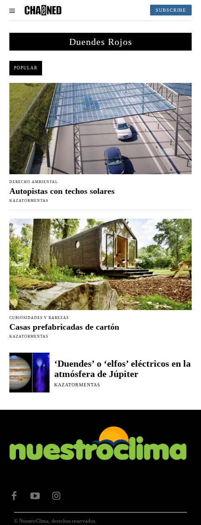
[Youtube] (35, 496)
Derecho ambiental (33, 182)
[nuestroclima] (43, 10)
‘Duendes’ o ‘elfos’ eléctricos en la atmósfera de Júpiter (122, 368)
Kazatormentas (28, 201)
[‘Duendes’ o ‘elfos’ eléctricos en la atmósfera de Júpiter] (29, 373)
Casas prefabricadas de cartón (64, 327)
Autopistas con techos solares (62, 191)
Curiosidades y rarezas (39, 318)
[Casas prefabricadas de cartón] (100, 264)
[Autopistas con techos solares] (100, 128)
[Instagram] (56, 496)
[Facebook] (14, 496)
